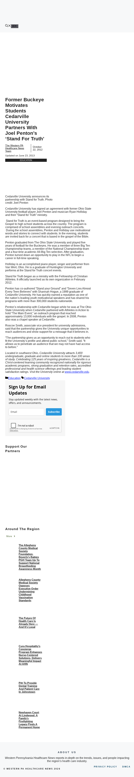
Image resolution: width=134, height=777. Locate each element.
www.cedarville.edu (77, 371)
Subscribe (54, 411)
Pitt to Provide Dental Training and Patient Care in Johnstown (29, 687)
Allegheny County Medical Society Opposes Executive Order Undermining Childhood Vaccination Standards (29, 590)
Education (26, 160)
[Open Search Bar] (8, 26)
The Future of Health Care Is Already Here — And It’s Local (28, 622)
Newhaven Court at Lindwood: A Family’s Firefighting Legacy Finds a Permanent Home (29, 720)
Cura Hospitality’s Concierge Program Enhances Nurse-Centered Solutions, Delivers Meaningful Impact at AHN (30, 655)
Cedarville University (37, 378)
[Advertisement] (67, 58)
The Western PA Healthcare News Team (14, 148)
